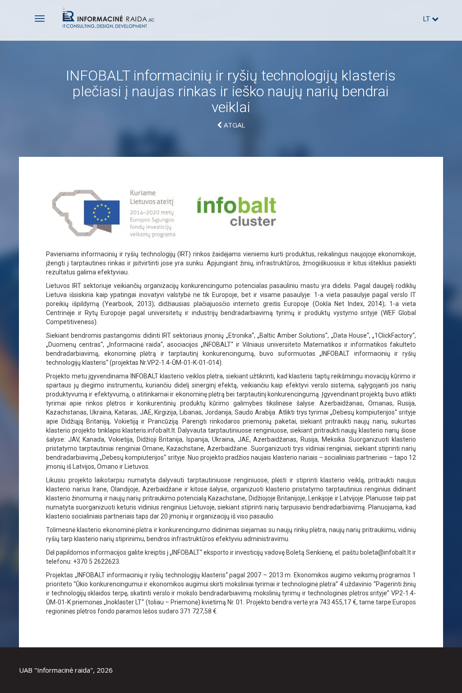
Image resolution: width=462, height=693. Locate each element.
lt (427, 19)
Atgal (233, 124)
